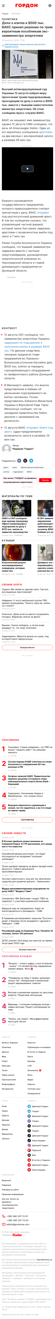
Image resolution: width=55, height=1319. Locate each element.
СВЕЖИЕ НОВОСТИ (14, 833)
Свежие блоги (12, 584)
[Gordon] (26, 5)
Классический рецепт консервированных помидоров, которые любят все (14, 566)
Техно (4, 1070)
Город (5, 1101)
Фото (30, 1075)
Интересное (7, 1089)
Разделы (32, 1037)
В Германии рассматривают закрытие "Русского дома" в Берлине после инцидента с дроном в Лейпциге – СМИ (27, 921)
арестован (45, 132)
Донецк (5, 1120)
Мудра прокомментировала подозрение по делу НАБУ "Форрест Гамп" (25, 890)
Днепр (5, 1129)
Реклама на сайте (10, 1189)
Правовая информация (13, 1194)
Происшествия (9, 1079)
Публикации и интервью (39, 1047)
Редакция (6, 1185)
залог (14, 467)
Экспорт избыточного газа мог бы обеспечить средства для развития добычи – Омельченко (26, 880)
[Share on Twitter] (25, 461)
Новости (6, 1037)
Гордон (5, 13)
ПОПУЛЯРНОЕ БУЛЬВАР (17, 956)
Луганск (5, 1138)
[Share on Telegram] (31, 461)
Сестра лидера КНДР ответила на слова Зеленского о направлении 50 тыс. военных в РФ (30, 764)
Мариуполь (7, 1134)
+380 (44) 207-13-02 (17, 1220)
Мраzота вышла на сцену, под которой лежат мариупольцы (25, 637)
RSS (34, 1155)
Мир (4, 1056)
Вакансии (6, 1180)
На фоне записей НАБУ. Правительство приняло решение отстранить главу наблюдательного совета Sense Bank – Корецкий (29, 780)
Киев (4, 1106)
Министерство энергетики (32, 467)
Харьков (6, 1125)
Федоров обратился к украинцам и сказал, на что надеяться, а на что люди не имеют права (29, 808)
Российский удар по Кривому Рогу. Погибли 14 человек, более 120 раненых (27, 932)
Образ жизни (8, 1075)
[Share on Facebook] (19, 461)
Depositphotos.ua (44, 1259)
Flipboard (36, 1150)
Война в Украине (10, 1043)
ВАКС (29, 472)
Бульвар (8, 540)
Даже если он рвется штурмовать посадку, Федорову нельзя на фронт (25, 615)
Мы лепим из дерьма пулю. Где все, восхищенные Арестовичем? (25, 590)
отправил (43, 212)
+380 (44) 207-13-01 (17, 1216)
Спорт (5, 1061)
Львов (5, 1111)
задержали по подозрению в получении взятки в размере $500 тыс (27, 346)
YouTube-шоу (34, 1089)
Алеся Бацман (38, 1140)
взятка (6, 472)
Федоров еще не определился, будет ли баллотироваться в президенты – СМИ (23, 909)
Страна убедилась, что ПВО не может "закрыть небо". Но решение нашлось (30, 750)
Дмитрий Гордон (40, 1106)
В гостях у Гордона (37, 1052)
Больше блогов (27, 647)
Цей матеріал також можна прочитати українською (25, 45)
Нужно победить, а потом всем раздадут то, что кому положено (23, 626)
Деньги (5, 1052)
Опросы (31, 1084)
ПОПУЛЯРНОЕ (10, 740)
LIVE (30, 1066)
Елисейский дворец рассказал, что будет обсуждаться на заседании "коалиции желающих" (23, 856)
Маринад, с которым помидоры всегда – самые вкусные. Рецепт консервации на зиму (29, 1007)
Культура (6, 1066)
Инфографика (8, 1084)
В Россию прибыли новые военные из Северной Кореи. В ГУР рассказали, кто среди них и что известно (27, 844)
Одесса (5, 1115)
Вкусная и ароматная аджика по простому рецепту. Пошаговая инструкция (30, 993)
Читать (45, 480)
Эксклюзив (33, 1070)
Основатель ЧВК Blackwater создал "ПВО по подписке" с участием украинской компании (25, 899)
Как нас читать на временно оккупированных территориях (10, 1203)
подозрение (18, 472)
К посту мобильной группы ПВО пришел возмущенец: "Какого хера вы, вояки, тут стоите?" (26, 603)
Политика (16, 13)
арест (5, 467)
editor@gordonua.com (18, 1224)
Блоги (30, 1056)
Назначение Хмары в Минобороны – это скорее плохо (25, 794)
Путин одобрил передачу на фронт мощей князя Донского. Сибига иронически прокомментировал (27, 869)
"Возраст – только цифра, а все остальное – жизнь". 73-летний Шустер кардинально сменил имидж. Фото (30, 966)
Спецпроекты (34, 1093)
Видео (30, 1079)
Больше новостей (27, 949)
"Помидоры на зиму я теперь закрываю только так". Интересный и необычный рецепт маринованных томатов (29, 980)
